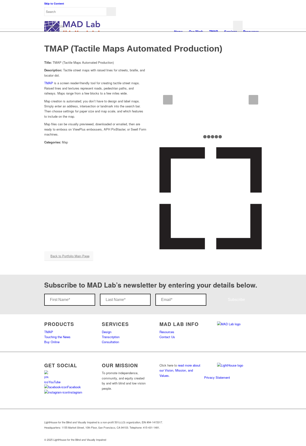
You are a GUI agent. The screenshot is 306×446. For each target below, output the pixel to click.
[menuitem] (154, 368)
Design (106, 332)
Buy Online (52, 342)
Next (253, 100)
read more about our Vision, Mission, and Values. (179, 370)
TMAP (48, 83)
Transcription (111, 337)
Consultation (110, 342)
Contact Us (167, 337)
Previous (168, 100)
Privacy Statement (217, 377)
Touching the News (57, 337)
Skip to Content (54, 3)
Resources (166, 332)
